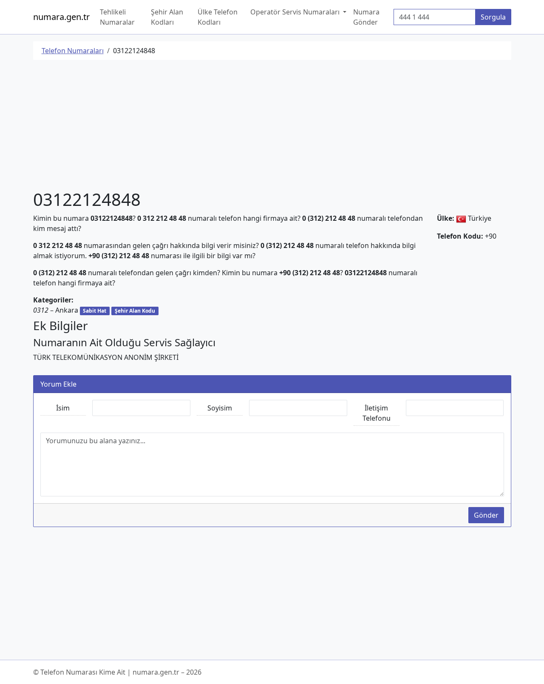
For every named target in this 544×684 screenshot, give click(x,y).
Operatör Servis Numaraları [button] (295, 12)
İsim (63, 408)
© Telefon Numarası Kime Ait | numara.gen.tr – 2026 (117, 672)
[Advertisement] (272, 126)
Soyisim (219, 408)
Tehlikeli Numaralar (117, 17)
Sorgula (493, 17)
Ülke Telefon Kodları (218, 17)
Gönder (486, 515)
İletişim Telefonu (377, 413)
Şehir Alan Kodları (167, 17)
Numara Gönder (366, 17)
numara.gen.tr (61, 17)
